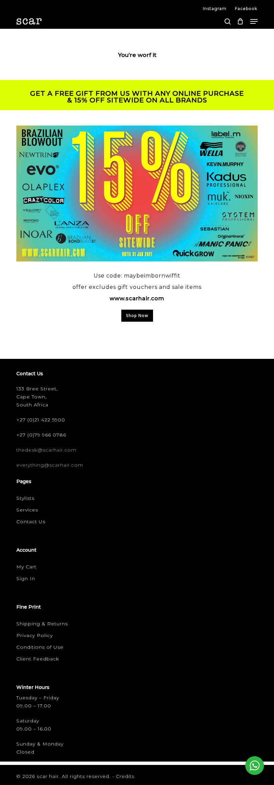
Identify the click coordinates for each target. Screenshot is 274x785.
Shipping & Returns (42, 624)
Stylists (25, 498)
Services (27, 510)
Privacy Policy (34, 635)
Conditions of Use (39, 647)
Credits (125, 776)
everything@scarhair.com (49, 465)
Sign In (25, 578)
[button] (254, 21)
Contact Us (30, 522)
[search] (227, 21)
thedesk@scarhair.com (46, 450)
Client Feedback (37, 659)
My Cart (26, 567)
